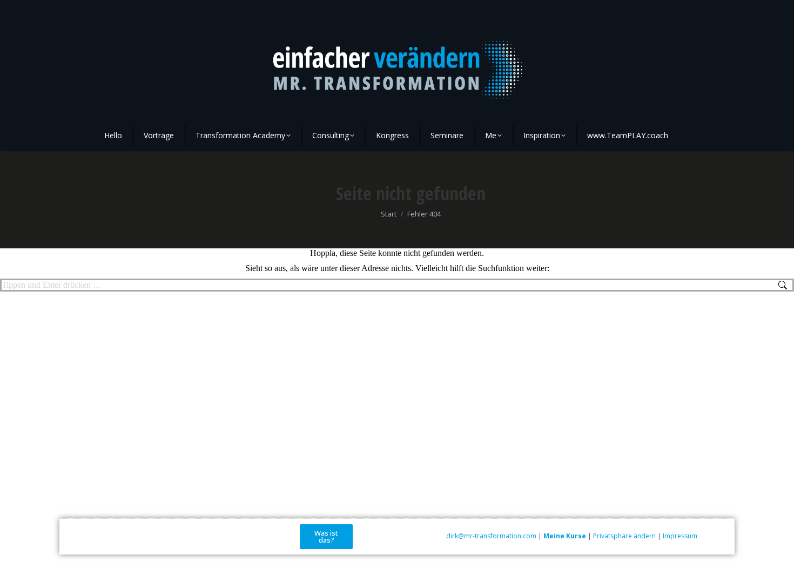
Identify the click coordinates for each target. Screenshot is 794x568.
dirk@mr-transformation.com (491, 535)
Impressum (680, 535)
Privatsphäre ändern (624, 535)
